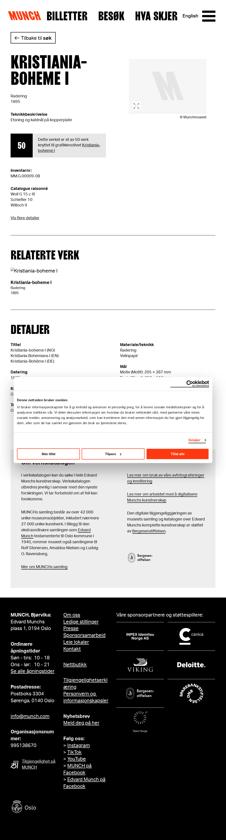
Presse (71, 628)
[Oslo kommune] (44, 807)
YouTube (76, 759)
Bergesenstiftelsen (149, 531)
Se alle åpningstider (33, 671)
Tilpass (110, 454)
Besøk (111, 16)
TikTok (74, 752)
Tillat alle (178, 454)
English (190, 16)
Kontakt (72, 649)
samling (60, 567)
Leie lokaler (76, 642)
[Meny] (208, 16)
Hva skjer (156, 16)
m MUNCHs (42, 567)
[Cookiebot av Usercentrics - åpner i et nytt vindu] (189, 383)
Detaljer (194, 440)
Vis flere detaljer (25, 218)
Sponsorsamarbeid (84, 635)
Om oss (71, 615)
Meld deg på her (81, 723)
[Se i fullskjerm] (168, 86)
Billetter (67, 16)
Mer (24, 567)
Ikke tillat (48, 454)
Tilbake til (36, 38)
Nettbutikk (75, 664)
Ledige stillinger (81, 621)
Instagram (78, 745)
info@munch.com (30, 716)
